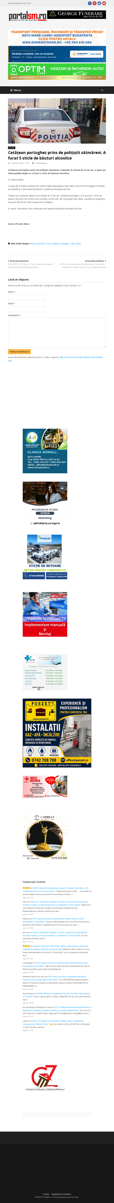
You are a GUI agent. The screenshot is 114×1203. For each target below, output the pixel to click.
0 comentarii (41, 163)
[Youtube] (104, 3)
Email (11, 303)
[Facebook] (90, 3)
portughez (65, 243)
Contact (46, 1194)
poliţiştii (55, 243)
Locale (12, 148)
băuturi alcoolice (38, 243)
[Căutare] (102, 90)
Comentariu (14, 315)
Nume (11, 291)
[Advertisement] (61, 392)
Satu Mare (76, 243)
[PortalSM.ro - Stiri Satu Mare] (27, 19)
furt (48, 243)
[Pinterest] (94, 3)
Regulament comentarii (61, 1194)
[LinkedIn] (99, 3)
